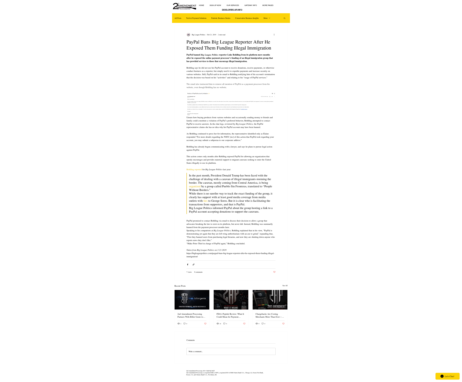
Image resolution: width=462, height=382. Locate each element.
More (265, 18)
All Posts (177, 18)
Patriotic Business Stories (220, 18)
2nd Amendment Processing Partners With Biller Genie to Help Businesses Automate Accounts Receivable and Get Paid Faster (190, 315)
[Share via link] (193, 264)
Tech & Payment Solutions (196, 18)
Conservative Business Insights (247, 18)
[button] (284, 18)
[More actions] (274, 34)
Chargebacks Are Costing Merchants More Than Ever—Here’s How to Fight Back (269, 315)
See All (285, 285)
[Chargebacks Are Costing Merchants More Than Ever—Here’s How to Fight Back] (270, 300)
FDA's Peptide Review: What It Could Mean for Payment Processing (230, 315)
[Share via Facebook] (187, 264)
